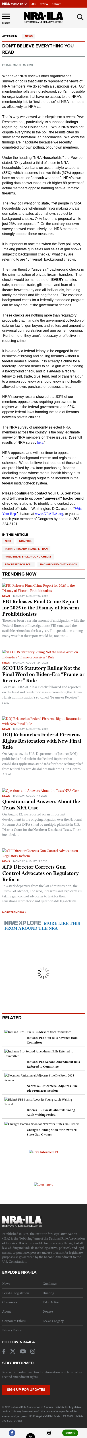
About (6, 1311)
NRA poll (25, 541)
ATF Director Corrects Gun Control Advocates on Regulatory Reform (40, 873)
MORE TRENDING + (14, 912)
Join (33, 4)
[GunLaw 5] (43, 1185)
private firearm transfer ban (26, 548)
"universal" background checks (28, 556)
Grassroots (9, 1302)
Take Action (51, 1302)
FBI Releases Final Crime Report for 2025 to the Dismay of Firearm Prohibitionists (40, 607)
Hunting (48, 1293)
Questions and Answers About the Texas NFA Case (41, 804)
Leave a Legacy (53, 1321)
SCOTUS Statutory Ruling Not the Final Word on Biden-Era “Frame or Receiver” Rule (43, 674)
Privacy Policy (12, 1330)
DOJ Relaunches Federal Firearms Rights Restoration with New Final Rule (41, 740)
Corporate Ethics (14, 1321)
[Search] (80, 17)
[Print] (49, 1435)
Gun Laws (50, 1284)
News (29, 36)
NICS (8, 541)
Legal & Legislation (15, 1293)
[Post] (30, 1435)
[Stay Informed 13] (43, 1152)
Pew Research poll (18, 564)
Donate (56, 4)
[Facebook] (12, 1435)
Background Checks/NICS (58, 564)
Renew (44, 4)
